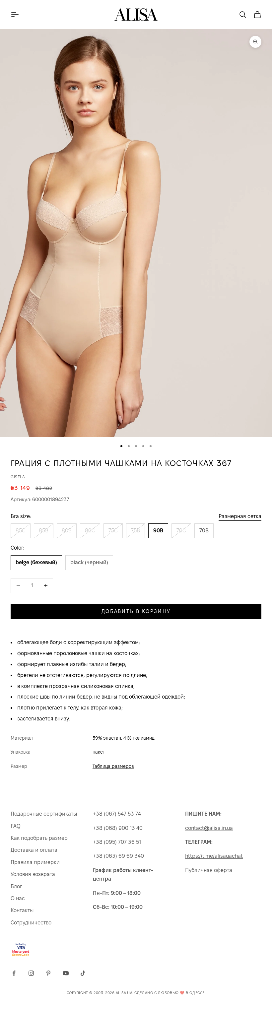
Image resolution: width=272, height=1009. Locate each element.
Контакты (22, 910)
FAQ (16, 826)
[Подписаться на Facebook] (14, 973)
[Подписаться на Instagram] (31, 973)
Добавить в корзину (136, 611)
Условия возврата (33, 874)
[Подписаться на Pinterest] (48, 973)
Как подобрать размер (39, 838)
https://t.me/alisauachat (214, 856)
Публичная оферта (208, 870)
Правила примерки (35, 862)
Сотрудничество (31, 922)
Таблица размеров (113, 766)
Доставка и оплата (34, 850)
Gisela (18, 477)
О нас (18, 898)
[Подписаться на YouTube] (65, 973)
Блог (16, 886)
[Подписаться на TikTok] (83, 973)
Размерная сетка (240, 516)
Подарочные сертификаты (44, 814)
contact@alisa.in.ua (209, 828)
